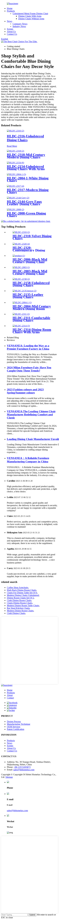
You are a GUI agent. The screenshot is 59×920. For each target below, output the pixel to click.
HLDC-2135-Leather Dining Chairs (28, 296)
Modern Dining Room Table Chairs (23, 605)
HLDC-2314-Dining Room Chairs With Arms (32, 331)
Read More (12, 146)
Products (11, 11)
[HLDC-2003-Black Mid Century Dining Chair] (21, 267)
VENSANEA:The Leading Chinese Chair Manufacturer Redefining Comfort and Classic (31, 414)
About (10, 695)
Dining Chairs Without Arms (31, 18)
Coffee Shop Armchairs (17, 587)
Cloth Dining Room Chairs (19, 600)
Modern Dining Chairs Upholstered (23, 595)
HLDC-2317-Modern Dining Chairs (28, 191)
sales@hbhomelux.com (23, 769)
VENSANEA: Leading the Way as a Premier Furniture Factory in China (28, 347)
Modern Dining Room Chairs (20, 610)
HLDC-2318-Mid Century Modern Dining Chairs (26, 156)
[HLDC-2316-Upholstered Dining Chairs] (15, 131)
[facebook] (12, 702)
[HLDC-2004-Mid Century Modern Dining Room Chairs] (22, 302)
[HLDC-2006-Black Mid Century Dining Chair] (19, 255)
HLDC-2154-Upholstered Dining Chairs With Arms (26, 168)
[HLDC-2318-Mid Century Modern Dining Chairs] (15, 151)
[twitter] (11, 710)
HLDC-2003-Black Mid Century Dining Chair (30, 272)
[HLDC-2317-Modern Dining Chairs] (15, 186)
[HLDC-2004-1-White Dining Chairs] (16, 174)
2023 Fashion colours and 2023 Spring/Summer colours (25, 391)
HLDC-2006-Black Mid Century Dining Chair (30, 261)
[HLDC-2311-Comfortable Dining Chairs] (21, 314)
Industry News (19, 26)
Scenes (10, 29)
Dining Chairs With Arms (29, 16)
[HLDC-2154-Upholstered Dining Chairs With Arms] (15, 162)
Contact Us (12, 34)
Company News (20, 24)
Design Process (14, 721)
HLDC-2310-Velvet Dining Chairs (32, 237)
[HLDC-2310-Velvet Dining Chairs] (21, 232)
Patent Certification (15, 729)
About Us (11, 31)
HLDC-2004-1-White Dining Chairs (28, 179)
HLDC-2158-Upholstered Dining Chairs (31, 284)
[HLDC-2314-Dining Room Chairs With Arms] (21, 326)
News (9, 21)
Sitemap (9, 777)
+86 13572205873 (22, 767)
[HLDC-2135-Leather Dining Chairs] (24, 291)
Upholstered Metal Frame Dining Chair (30, 13)
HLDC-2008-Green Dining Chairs (26, 214)
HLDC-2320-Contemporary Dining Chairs (29, 250)
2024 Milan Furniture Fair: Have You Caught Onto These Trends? (29, 369)
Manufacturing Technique (18, 724)
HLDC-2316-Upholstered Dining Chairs (25, 138)
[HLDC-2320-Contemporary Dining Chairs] (21, 244)
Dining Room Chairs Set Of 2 (20, 598)
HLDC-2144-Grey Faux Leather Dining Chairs (24, 203)
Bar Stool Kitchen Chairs (18, 608)
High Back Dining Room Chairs (21, 590)
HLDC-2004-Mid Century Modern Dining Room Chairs (32, 308)
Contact (10, 698)
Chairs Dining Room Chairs (19, 603)
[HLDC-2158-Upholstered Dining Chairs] (21, 279)
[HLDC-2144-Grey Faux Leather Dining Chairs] (18, 198)
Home (9, 8)
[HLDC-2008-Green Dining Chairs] (15, 209)
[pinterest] (12, 705)
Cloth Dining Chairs (16, 613)
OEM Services (13, 726)
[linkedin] (11, 708)
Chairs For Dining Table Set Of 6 (22, 592)
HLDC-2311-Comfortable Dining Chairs (31, 319)
